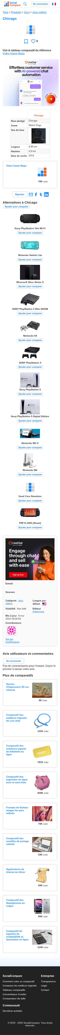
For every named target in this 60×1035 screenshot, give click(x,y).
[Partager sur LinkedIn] (46, 194)
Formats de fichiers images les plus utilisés (17, 810)
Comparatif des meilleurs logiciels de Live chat (16, 718)
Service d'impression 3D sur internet (17, 687)
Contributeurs (13, 623)
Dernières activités (12, 1011)
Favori (26, 41)
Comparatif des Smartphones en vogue (15, 903)
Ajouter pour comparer (16, 206)
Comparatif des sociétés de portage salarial (17, 841)
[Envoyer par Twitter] (41, 194)
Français (54, 4)
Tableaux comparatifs (14, 990)
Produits (16, 12)
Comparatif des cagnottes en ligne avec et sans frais (17, 779)
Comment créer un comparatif (18, 981)
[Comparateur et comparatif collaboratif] (12, 4)
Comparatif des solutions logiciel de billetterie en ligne (16, 750)
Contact (45, 990)
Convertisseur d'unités (14, 994)
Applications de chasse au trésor (15, 870)
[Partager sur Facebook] (36, 194)
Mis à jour (11, 615)
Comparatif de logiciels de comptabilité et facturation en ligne (17, 935)
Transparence (48, 981)
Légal (44, 985)
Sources (10, 592)
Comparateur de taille (14, 998)
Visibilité (10, 608)
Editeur (37, 608)
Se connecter (40, 4)
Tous (5, 12)
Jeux (27, 12)
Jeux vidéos (39, 12)
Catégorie (11, 600)
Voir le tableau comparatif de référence (27, 50)
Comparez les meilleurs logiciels (19, 985)
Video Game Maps (14, 53)
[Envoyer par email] (30, 194)
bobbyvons (38, 611)
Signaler (19, 194)
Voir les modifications (12, 640)
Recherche (25, 4)
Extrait (9, 583)
